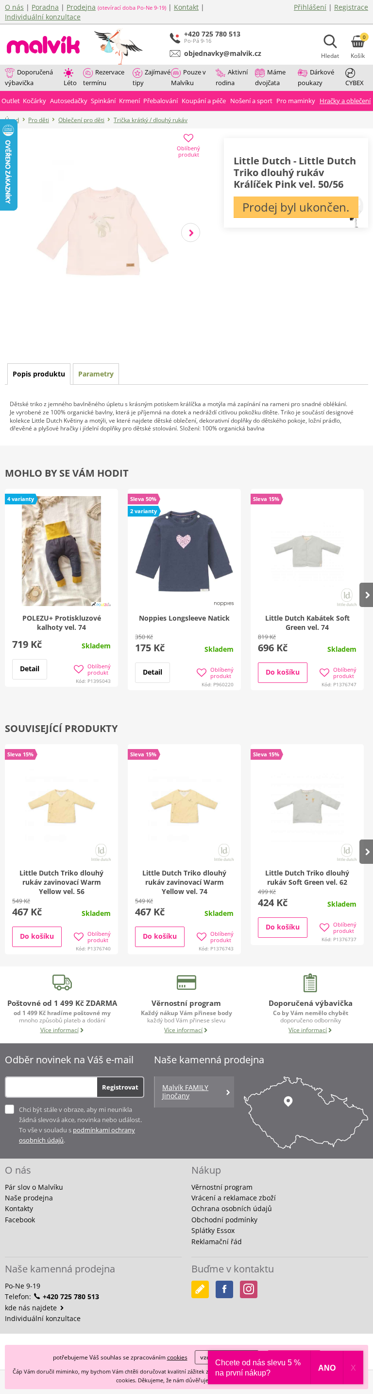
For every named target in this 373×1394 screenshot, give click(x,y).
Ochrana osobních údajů (231, 1208)
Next (190, 232)
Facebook (20, 1219)
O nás (14, 7)
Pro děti (38, 120)
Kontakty (19, 1208)
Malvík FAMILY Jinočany (185, 1091)
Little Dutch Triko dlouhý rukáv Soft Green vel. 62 (307, 877)
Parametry (96, 373)
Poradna (45, 7)
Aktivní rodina (232, 77)
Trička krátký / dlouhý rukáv (150, 120)
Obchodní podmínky (224, 1219)
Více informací (59, 1030)
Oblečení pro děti (81, 120)
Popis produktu (39, 373)
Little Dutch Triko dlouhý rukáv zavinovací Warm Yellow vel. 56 (61, 882)
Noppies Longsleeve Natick (184, 618)
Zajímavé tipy (151, 77)
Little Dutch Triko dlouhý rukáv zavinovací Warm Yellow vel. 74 (184, 882)
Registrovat (120, 1087)
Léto (70, 82)
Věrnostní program (222, 1187)
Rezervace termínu (103, 77)
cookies (177, 1357)
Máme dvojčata (270, 77)
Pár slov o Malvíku (34, 1187)
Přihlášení (310, 7)
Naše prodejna (29, 1197)
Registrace (351, 7)
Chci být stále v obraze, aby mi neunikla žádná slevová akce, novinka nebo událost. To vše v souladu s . (80, 1124)
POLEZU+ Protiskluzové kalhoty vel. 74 (61, 622)
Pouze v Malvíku (188, 77)
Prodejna (81, 7)
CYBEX (354, 82)
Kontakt (186, 7)
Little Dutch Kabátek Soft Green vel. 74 (307, 622)
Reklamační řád (216, 1241)
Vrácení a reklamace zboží (233, 1197)
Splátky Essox (213, 1230)
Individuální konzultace (43, 16)
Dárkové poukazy (316, 77)
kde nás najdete (32, 1307)
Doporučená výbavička (29, 77)
